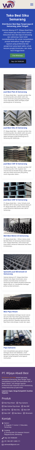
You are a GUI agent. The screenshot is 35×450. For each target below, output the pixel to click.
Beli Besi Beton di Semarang (16, 236)
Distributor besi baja (9, 377)
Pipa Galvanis (10, 348)
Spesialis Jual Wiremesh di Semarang (15, 273)
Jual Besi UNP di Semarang (15, 200)
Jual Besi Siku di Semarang (15, 128)
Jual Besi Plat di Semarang (15, 92)
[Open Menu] (31, 4)
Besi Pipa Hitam (11, 312)
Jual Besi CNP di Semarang (15, 164)
